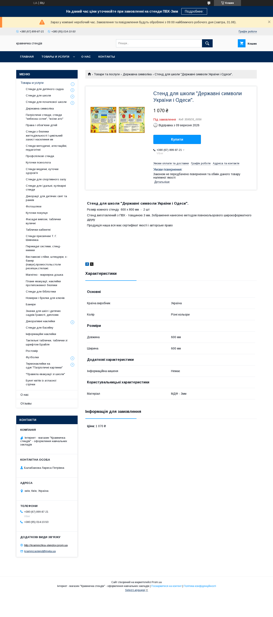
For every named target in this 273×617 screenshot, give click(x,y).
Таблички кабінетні (38, 229)
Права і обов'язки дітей (41, 125)
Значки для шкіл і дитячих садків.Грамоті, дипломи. (43, 312)
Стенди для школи (38, 95)
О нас (86, 56)
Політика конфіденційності (200, 586)
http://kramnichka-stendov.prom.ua (46, 545)
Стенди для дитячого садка (45, 89)
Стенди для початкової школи (46, 101)
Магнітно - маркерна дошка (44, 274)
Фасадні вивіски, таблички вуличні (43, 221)
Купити (177, 139)
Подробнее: (194, 11)
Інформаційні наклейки (41, 334)
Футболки (32, 357)
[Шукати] (207, 43)
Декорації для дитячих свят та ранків (46, 198)
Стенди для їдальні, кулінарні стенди (46, 187)
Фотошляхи (33, 206)
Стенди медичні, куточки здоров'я (42, 171)
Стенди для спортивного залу (46, 179)
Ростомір (32, 350)
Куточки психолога (38, 162)
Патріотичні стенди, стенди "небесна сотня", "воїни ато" (44, 116)
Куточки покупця (37, 212)
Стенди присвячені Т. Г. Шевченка (41, 238)
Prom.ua (157, 582)
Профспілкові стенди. (40, 156)
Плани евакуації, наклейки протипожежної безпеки (43, 283)
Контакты (106, 56)
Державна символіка (137, 74)
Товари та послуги (107, 74)
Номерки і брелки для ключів (45, 298)
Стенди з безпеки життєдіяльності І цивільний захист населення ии (44, 135)
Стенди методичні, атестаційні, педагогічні (46, 147)
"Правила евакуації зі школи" (45, 374)
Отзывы (26, 403)
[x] (91, 264)
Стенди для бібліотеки (41, 291)
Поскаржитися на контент (166, 586)
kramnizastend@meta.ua (40, 551)
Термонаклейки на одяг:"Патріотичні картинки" (44, 365)
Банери (31, 304)
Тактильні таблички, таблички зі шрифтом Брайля (46, 342)
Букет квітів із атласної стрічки (41, 382)
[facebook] (87, 264)
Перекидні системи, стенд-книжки (43, 248)
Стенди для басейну (39, 327)
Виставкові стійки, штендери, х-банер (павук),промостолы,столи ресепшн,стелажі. (47, 262)
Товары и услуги (55, 56)
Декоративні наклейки (40, 321)
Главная (27, 56)
